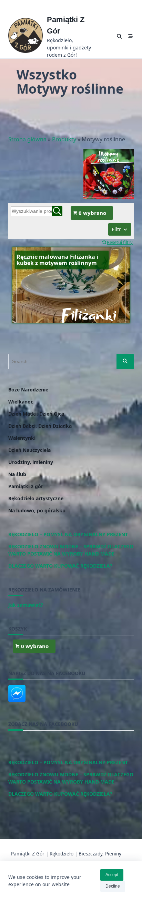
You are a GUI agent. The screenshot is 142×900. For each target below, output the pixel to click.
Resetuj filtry (120, 242)
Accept (111, 874)
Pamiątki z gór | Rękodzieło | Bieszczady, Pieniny (66, 853)
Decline (112, 886)
